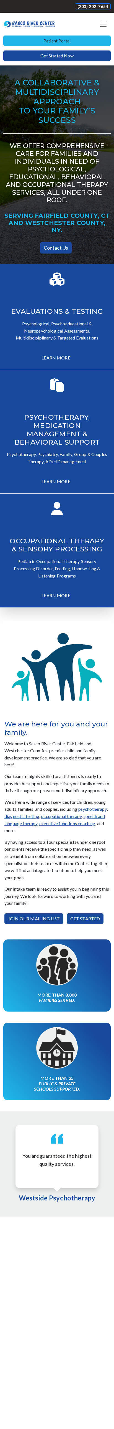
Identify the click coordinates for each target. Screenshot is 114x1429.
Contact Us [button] (56, 248)
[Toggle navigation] (103, 24)
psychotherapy (92, 809)
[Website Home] (29, 24)
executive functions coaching (67, 823)
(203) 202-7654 (92, 6)
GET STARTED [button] (85, 918)
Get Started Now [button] (56, 55)
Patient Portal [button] (57, 40)
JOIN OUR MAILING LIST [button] (34, 918)
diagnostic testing (21, 816)
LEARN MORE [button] (56, 357)
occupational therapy (61, 816)
